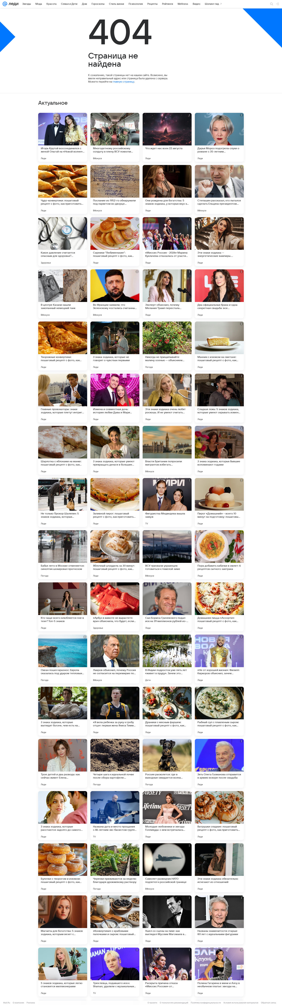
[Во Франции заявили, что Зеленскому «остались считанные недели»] (114, 293)
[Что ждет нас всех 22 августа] (167, 137)
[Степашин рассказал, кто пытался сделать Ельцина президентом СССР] (219, 189)
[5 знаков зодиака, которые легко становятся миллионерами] (62, 972)
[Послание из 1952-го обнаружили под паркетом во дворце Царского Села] (114, 189)
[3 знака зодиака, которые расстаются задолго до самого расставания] (62, 815)
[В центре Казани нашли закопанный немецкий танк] (62, 293)
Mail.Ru (6, 1002)
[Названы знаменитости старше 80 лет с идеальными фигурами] (219, 919)
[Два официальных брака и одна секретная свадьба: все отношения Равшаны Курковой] (219, 293)
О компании (18, 1002)
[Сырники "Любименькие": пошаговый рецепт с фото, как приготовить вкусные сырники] (114, 241)
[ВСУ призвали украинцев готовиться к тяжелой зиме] (167, 554)
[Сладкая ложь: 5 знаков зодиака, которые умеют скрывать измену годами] (219, 398)
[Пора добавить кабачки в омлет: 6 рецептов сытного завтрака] (219, 554)
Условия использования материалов (240, 1002)
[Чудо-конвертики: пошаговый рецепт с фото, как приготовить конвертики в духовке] (62, 189)
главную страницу (123, 81)
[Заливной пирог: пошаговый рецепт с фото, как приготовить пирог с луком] (114, 502)
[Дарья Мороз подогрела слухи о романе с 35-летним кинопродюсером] (219, 137)
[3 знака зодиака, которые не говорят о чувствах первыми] (114, 346)
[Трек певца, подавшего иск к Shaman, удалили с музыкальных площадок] (114, 972)
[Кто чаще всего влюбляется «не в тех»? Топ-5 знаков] (62, 606)
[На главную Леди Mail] (12, 4)
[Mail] (5, 4)
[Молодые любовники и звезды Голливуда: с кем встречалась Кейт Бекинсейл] (167, 815)
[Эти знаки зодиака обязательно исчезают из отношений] (219, 867)
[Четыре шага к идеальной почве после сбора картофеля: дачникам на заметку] (114, 763)
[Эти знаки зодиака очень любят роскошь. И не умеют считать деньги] (167, 398)
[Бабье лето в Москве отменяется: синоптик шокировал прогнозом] (62, 554)
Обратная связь (268, 1002)
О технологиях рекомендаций (174, 1002)
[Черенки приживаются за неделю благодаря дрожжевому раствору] (114, 867)
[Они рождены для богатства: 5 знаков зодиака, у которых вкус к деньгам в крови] (167, 189)
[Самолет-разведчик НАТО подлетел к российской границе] (167, 867)
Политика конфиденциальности (206, 1002)
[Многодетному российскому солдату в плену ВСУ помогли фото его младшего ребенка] (114, 137)
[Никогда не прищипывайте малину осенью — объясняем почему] (167, 346)
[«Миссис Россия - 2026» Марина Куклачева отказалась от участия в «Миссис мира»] (167, 241)
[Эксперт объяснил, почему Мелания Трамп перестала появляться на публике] (167, 293)
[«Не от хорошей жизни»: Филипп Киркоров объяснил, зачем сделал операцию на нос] (219, 659)
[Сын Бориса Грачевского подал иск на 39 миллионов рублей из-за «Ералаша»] (167, 606)
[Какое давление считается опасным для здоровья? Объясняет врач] (62, 241)
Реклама (31, 1002)
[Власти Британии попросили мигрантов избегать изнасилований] (167, 450)
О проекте (152, 1002)
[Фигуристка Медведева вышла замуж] (167, 502)
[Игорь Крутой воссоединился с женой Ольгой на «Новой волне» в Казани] (62, 137)
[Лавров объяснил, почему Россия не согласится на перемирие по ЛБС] (114, 659)
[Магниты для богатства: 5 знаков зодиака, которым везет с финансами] (62, 919)
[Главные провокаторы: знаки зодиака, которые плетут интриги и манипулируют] (62, 398)
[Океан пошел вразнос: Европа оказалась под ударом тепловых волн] (62, 659)
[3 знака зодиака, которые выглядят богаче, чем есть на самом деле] (62, 711)
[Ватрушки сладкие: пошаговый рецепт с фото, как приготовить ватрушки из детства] (219, 815)
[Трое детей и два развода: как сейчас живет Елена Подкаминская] (62, 763)
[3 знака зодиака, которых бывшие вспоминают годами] (219, 450)
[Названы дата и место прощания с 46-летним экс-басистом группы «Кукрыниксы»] (114, 815)
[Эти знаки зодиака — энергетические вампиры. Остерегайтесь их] (219, 241)
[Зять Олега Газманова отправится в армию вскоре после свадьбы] (219, 763)
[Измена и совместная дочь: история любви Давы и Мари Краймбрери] (114, 398)
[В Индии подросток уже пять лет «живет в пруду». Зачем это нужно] (167, 659)
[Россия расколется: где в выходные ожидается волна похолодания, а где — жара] (167, 763)
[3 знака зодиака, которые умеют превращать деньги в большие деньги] (114, 450)
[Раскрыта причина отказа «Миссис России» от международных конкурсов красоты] (167, 972)
